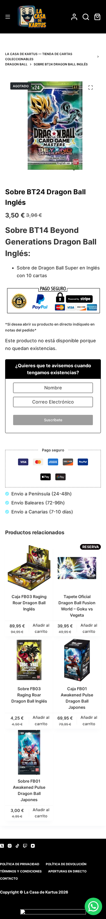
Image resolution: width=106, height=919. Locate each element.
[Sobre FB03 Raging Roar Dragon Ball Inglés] (29, 660)
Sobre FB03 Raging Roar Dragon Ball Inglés (29, 695)
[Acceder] (74, 17)
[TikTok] (17, 846)
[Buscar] (86, 17)
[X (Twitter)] (2, 846)
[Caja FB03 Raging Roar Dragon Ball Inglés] (29, 568)
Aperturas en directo (67, 871)
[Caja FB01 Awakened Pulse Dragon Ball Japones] (77, 660)
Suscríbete (53, 420)
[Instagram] (10, 846)
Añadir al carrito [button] (41, 628)
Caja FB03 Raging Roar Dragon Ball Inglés (29, 602)
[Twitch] (25, 846)
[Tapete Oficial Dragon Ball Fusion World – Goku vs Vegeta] (77, 568)
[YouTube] (33, 846)
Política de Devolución (66, 864)
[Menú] (7, 16)
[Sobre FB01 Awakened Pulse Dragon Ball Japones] (29, 752)
